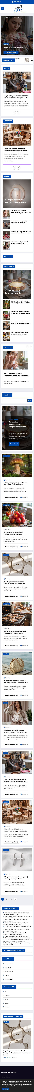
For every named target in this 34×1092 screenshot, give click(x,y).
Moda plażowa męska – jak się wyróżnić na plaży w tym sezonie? (17, 48)
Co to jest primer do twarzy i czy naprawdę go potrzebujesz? (16, 201)
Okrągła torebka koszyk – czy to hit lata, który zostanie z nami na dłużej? (16, 681)
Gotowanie (11, 419)
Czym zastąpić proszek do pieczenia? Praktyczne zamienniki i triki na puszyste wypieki (20, 333)
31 (11, 899)
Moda (6, 44)
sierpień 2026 (8, 964)
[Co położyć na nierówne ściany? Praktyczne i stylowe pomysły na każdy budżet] (17, 564)
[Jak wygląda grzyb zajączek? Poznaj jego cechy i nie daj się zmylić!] (17, 465)
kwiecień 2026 (9, 979)
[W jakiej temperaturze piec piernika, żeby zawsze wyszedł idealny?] (17, 614)
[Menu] (2, 8)
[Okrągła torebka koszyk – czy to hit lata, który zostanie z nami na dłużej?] (17, 663)
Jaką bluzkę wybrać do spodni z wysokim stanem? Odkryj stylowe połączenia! (14, 731)
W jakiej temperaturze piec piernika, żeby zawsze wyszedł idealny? (21, 323)
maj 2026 (7, 975)
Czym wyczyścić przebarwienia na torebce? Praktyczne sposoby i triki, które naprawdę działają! (16, 97)
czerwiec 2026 (9, 971)
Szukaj (7, 395)
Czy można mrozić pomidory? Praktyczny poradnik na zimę (20, 312)
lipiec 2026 (8, 968)
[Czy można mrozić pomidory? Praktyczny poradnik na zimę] (17, 515)
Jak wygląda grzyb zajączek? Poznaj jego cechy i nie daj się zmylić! (20, 302)
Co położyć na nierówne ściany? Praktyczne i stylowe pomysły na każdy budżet (14, 583)
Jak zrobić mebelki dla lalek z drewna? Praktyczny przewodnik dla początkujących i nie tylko (15, 150)
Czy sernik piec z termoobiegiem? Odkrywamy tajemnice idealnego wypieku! (15, 292)
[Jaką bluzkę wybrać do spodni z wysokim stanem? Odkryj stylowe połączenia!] (17, 713)
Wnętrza (6, 554)
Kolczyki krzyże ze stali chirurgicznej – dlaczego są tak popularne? (16, 878)
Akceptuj (5, 1089)
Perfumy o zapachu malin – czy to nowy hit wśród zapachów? (21, 232)
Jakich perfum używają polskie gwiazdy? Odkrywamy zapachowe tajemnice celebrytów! (21, 222)
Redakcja (7, 18)
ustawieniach (21, 1086)
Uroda (7, 1003)
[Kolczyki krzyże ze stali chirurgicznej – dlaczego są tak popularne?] (17, 859)
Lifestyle (6, 653)
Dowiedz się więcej (11, 52)
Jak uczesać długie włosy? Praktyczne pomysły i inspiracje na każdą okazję (19, 243)
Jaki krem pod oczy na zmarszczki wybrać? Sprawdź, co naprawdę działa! (20, 212)
